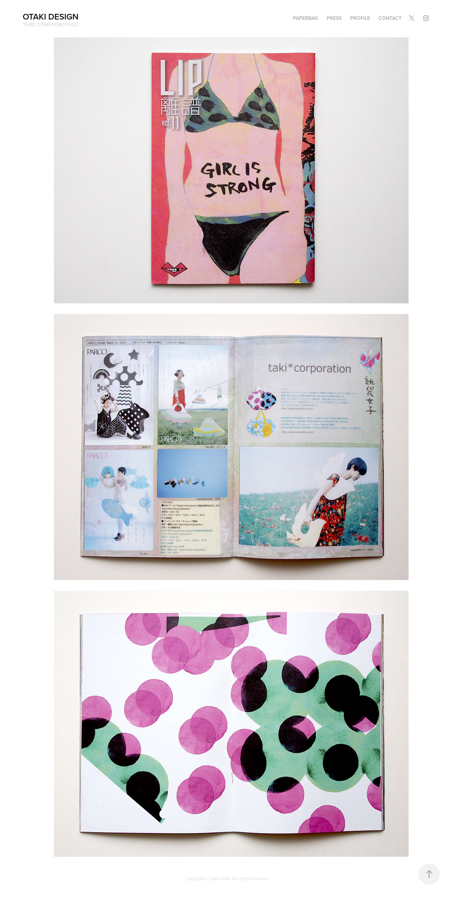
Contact (390, 18)
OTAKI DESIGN (50, 16)
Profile (360, 18)
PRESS (334, 18)
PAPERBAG (305, 18)
